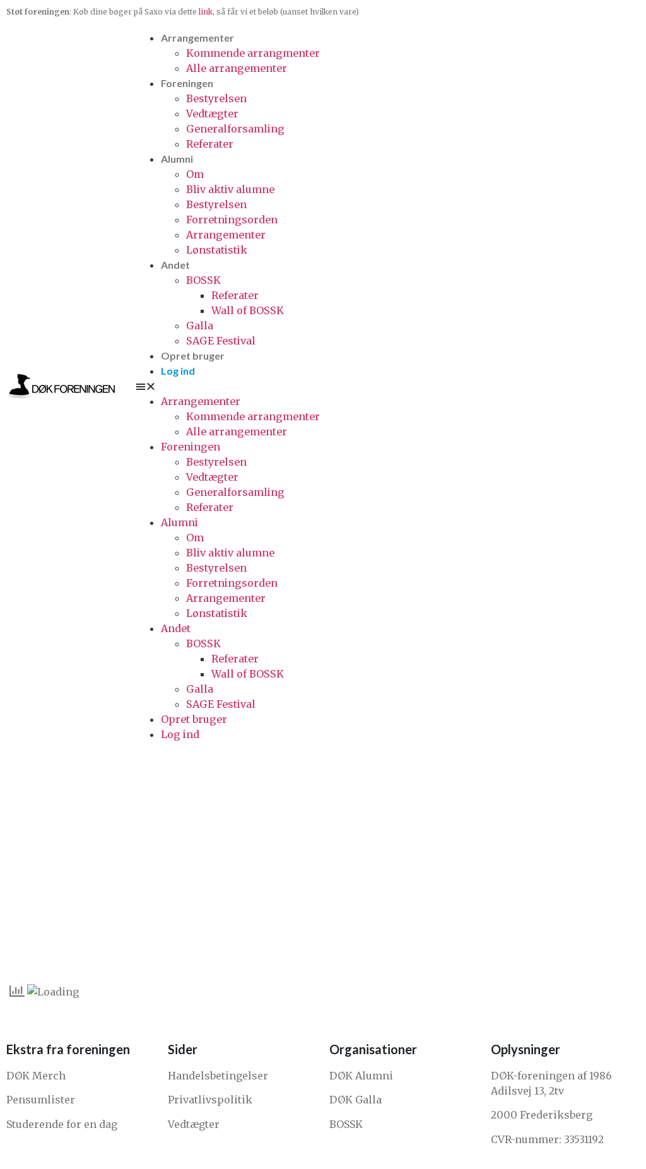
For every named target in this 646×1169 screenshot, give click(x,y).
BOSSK (203, 280)
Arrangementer (197, 38)
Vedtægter (212, 113)
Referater (209, 144)
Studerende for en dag (61, 1124)
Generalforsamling (235, 128)
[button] (388, 386)
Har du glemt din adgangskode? (323, 954)
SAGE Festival (220, 340)
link (206, 11)
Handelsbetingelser (218, 1075)
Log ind (178, 371)
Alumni (177, 159)
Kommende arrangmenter (253, 53)
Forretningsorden (232, 219)
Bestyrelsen (216, 98)
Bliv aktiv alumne (230, 189)
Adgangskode (214, 825)
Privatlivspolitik (210, 1099)
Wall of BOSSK (247, 310)
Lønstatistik (216, 250)
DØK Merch (36, 1075)
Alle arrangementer (236, 68)
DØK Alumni (361, 1075)
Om (195, 174)
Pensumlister (40, 1099)
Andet (175, 265)
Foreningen (187, 83)
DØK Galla (355, 1099)
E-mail (196, 771)
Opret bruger (193, 355)
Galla (199, 325)
